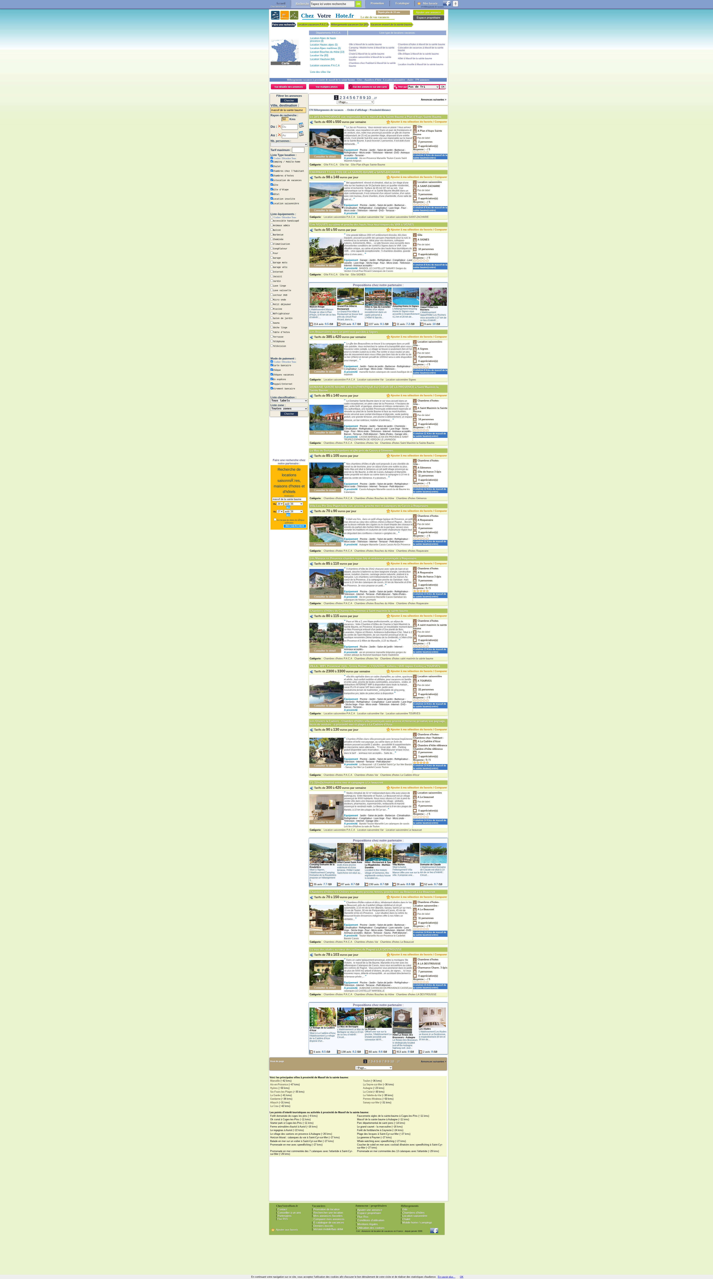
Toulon (366, 1080)
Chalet (406, 1219)
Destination (289, 496)
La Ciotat (368, 1091)
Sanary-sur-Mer (371, 1102)
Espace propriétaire (369, 1213)
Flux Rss (362, 1216)
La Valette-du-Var (372, 1095)
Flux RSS (282, 1219)
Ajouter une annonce (369, 1209)
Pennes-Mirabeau (372, 1098)
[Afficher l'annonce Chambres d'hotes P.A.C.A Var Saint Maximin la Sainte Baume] (326, 429)
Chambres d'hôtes (413, 1212)
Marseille (275, 1080)
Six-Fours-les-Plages (281, 1091)
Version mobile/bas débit (328, 1229)
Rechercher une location (328, 1212)
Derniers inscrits (323, 1225)
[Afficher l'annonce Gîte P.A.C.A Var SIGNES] (326, 262)
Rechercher (295, 526)
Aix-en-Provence (279, 1084)
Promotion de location (326, 1209)
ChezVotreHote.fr (278, 6)
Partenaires (285, 1215)
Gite (404, 1209)
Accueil (280, 3)
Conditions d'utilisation (370, 1220)
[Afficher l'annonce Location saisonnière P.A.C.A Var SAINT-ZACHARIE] (326, 207)
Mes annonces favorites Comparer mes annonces (328, 1217)
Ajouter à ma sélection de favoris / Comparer (418, 121)
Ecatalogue (402, 3)
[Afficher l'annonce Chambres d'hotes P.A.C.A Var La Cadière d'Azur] (326, 762)
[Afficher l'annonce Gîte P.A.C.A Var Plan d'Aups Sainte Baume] (326, 153)
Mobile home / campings (417, 1222)
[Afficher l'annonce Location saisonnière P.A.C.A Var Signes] (326, 368)
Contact (282, 1209)
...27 (374, 98)
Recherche (302, 3)
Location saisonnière (414, 1215)
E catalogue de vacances (328, 1222)
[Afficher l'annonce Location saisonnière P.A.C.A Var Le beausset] (326, 819)
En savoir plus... (446, 1276)
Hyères (274, 1088)
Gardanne (275, 1098)
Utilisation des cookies (371, 1227)
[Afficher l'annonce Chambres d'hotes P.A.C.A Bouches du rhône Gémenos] (326, 487)
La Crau (274, 1106)
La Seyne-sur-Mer (372, 1084)
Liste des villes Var (320, 72)
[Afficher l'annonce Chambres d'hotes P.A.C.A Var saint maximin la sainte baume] (326, 647)
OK (461, 1276)
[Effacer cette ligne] (279, 126)
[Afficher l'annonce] (323, 304)
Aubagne (367, 1088)
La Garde (275, 1095)
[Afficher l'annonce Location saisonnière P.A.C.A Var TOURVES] (326, 702)
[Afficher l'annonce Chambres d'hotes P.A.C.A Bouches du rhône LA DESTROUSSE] (326, 984)
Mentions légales (367, 1224)
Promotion (377, 3)
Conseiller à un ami (289, 1212)
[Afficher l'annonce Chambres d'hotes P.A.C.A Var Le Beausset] (326, 929)
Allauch (274, 1102)
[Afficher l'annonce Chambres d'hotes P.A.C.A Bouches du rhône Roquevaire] (326, 541)
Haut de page (277, 1061)
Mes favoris (430, 3)
